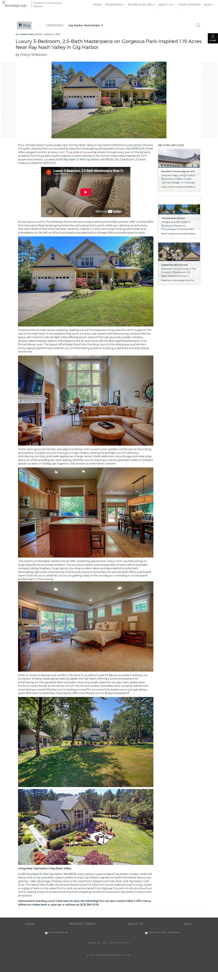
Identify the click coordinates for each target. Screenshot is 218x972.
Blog (209, 6)
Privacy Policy (119, 943)
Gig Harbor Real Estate (29, 34)
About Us (167, 6)
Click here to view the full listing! (77, 901)
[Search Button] (198, 25)
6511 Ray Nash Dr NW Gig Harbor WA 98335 (85, 159)
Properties (115, 6)
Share (213, 40)
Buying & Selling (142, 6)
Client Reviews (189, 4)
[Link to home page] (16, 5)
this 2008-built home (139, 148)
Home (97, 4)
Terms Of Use (97, 943)
